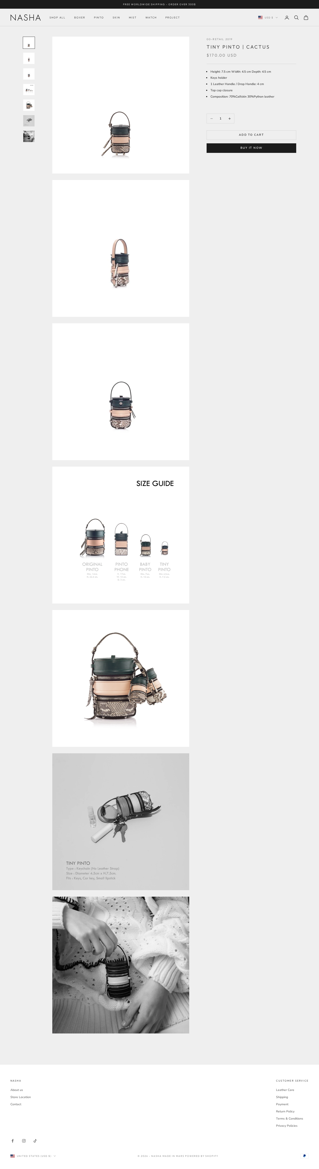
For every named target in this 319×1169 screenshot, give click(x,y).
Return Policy (285, 1111)
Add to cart (251, 135)
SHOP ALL (57, 17)
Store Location (20, 1097)
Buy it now (251, 148)
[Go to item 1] (29, 43)
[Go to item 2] (29, 58)
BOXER (79, 17)
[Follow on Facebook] (12, 1141)
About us (16, 1090)
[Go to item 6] (29, 121)
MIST (133, 17)
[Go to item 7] (29, 136)
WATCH (151, 17)
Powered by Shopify (202, 1156)
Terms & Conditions (289, 1119)
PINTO (99, 17)
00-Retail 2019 (220, 39)
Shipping (282, 1097)
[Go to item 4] (29, 89)
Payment (282, 1104)
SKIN (116, 17)
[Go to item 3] (29, 74)
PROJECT (172, 17)
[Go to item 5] (29, 105)
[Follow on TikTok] (35, 1141)
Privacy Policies (287, 1126)
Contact (15, 1104)
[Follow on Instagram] (24, 1141)
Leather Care (285, 1090)
